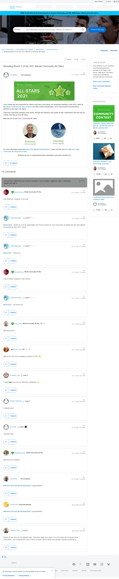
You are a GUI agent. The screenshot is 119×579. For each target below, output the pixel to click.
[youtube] (94, 564)
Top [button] (5, 557)
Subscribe (114, 50)
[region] (27, 573)
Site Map (84, 570)
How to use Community (101, 82)
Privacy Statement (8, 575)
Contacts (14, 563)
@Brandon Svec (28, 149)
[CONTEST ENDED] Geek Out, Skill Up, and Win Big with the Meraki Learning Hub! (103, 126)
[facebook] (74, 564)
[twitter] (80, 564)
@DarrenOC (7, 253)
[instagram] (101, 564)
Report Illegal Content (95, 570)
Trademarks (75, 570)
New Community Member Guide (102, 87)
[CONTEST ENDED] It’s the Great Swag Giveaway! (102, 162)
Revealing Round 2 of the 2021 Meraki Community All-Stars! (33, 66)
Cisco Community (7, 49)
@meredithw (7, 225)
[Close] (52, 570)
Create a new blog (97, 29)
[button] (6, 163)
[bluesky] (108, 564)
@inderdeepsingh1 (43, 149)
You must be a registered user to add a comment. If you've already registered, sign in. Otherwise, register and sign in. (37, 182)
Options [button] (82, 73)
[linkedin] (87, 564)
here (66, 149)
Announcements (52, 49)
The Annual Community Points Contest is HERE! (103, 198)
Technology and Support (24, 49)
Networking (40, 49)
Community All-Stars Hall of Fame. (15, 151)
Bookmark (104, 50)
